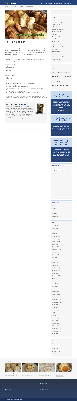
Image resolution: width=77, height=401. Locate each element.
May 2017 (54, 286)
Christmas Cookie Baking (58, 211)
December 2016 (55, 299)
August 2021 (55, 239)
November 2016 (56, 302)
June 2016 (54, 315)
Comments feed (56, 351)
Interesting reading (57, 22)
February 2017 (55, 294)
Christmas (54, 213)
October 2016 (55, 304)
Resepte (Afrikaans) (57, 56)
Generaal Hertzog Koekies (64, 72)
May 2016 (54, 318)
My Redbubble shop (58, 3)
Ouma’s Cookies (8, 389)
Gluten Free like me (43, 389)
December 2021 (55, 228)
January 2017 (55, 296)
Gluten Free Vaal (43, 383)
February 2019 (55, 262)
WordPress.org (55, 353)
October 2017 (55, 273)
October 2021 (55, 233)
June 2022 (54, 225)
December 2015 (55, 328)
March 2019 (55, 260)
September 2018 (56, 270)
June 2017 (54, 283)
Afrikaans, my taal (57, 46)
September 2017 (56, 275)
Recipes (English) (67, 3)
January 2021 (55, 244)
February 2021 (55, 241)
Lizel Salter (53, 68)
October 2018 (55, 268)
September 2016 (56, 307)
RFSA (6, 383)
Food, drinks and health (57, 29)
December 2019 (55, 254)
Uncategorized (55, 59)
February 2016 (55, 325)
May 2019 (54, 257)
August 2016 (55, 310)
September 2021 (56, 236)
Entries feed (55, 348)
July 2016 (54, 312)
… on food (55, 41)
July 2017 (54, 281)
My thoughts (55, 36)
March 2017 (55, 291)
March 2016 (55, 323)
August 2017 (55, 278)
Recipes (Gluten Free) (58, 54)
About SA (54, 20)
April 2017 (54, 289)
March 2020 (55, 252)
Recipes (54, 49)
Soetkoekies (55, 208)
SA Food (55, 34)
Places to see (56, 26)
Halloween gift (55, 216)
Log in (53, 346)
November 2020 (56, 249)
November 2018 (56, 265)
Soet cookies (55, 205)
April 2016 (54, 320)
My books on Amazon (63, 85)
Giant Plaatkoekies (62, 68)
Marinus (53, 81)
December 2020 (55, 246)
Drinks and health (57, 31)
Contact (40, 3)
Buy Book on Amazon (48, 3)
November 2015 (56, 331)
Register (54, 343)
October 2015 (55, 333)
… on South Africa (57, 44)
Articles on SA (55, 24)
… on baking (55, 38)
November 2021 (56, 231)
